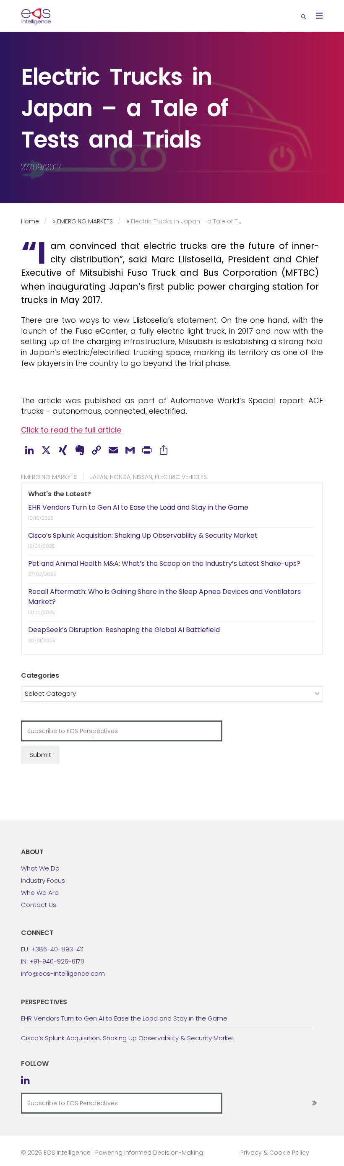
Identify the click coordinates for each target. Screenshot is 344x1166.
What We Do (40, 868)
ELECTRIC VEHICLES (181, 477)
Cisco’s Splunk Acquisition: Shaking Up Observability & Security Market (143, 535)
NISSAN (142, 477)
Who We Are (40, 892)
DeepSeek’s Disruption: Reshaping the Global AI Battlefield (124, 630)
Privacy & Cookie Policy (274, 1152)
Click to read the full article (71, 430)
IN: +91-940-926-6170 (52, 961)
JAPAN (98, 477)
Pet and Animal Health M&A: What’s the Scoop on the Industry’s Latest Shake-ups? (164, 563)
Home (30, 221)
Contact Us (38, 904)
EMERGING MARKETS (85, 221)
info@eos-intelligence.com (63, 973)
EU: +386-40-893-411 (52, 949)
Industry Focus (43, 880)
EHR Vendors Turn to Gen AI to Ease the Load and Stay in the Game (138, 507)
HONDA (120, 477)
